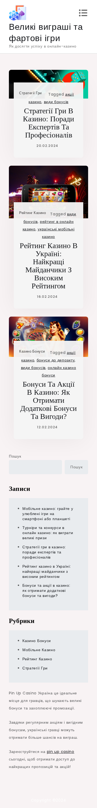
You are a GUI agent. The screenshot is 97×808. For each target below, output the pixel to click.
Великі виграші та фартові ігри (46, 32)
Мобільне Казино (39, 650)
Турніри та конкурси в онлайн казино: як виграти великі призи (47, 533)
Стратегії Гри (30, 93)
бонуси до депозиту (56, 360)
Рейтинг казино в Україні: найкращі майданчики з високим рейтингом (49, 265)
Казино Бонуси (32, 351)
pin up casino (60, 751)
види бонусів (56, 101)
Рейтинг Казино (32, 212)
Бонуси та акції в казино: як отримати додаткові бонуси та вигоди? (48, 400)
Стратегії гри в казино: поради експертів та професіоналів (48, 123)
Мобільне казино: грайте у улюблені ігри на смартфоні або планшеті (47, 513)
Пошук (15, 456)
